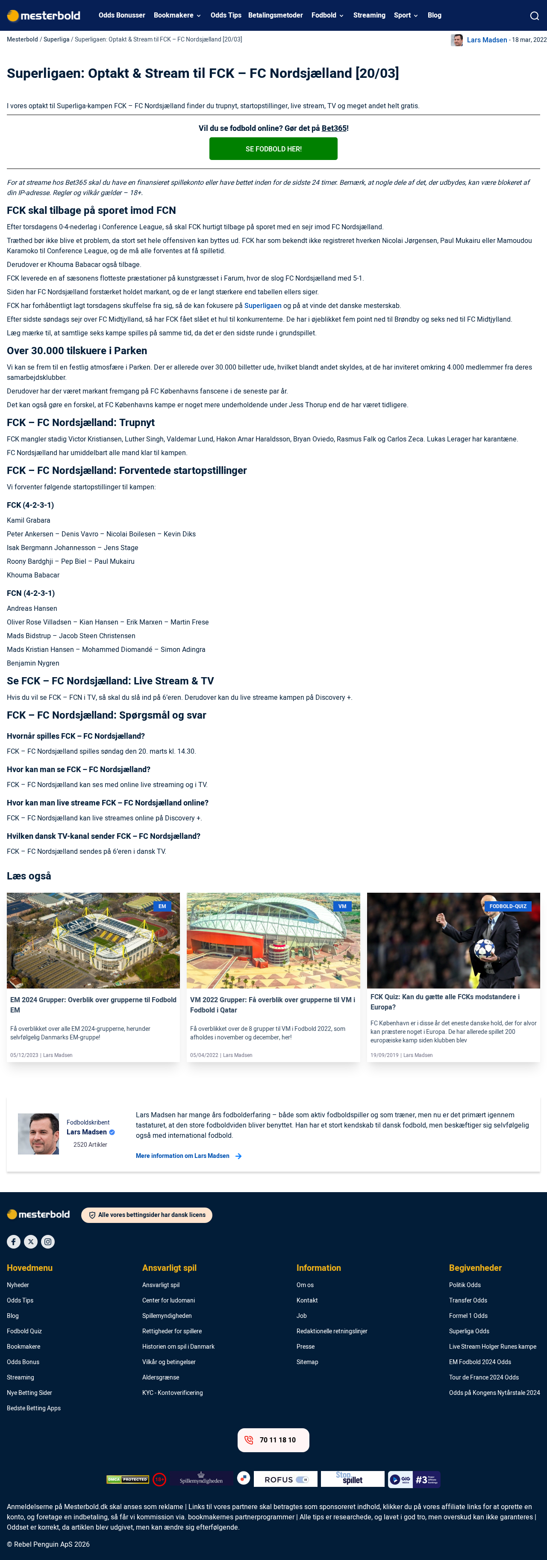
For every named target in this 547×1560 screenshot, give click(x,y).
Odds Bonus (23, 1362)
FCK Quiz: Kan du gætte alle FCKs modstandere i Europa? (445, 1002)
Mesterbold (22, 39)
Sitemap (307, 1362)
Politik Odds (465, 1285)
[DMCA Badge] (127, 1479)
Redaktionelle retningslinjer (332, 1331)
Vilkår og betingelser (169, 1362)
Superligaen (263, 306)
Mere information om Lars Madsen (182, 1155)
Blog (434, 15)
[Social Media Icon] (14, 1242)
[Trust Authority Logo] (201, 1479)
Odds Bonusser (122, 15)
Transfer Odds (468, 1301)
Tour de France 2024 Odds (484, 1378)
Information (319, 1268)
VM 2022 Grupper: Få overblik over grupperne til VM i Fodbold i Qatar (272, 1005)
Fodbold (324, 15)
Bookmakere (174, 15)
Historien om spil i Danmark (178, 1347)
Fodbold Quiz (24, 1331)
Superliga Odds (469, 1331)
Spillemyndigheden (167, 1316)
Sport (402, 15)
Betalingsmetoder (275, 15)
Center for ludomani (168, 1301)
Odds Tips (226, 15)
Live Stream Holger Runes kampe (492, 1347)
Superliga (57, 39)
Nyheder (18, 1285)
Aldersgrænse (160, 1378)
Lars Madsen (487, 40)
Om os (305, 1285)
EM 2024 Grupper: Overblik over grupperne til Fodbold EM (93, 1005)
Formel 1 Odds (468, 1316)
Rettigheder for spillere (172, 1331)
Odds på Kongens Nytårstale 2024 (494, 1393)
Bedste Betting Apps (34, 1408)
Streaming (369, 15)
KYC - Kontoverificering (172, 1393)
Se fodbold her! (274, 149)
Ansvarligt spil (169, 1268)
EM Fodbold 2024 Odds (480, 1362)
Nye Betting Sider (29, 1393)
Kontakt (307, 1301)
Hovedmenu (30, 1268)
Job (302, 1316)
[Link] (93, 941)
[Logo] (44, 1216)
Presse (306, 1347)
